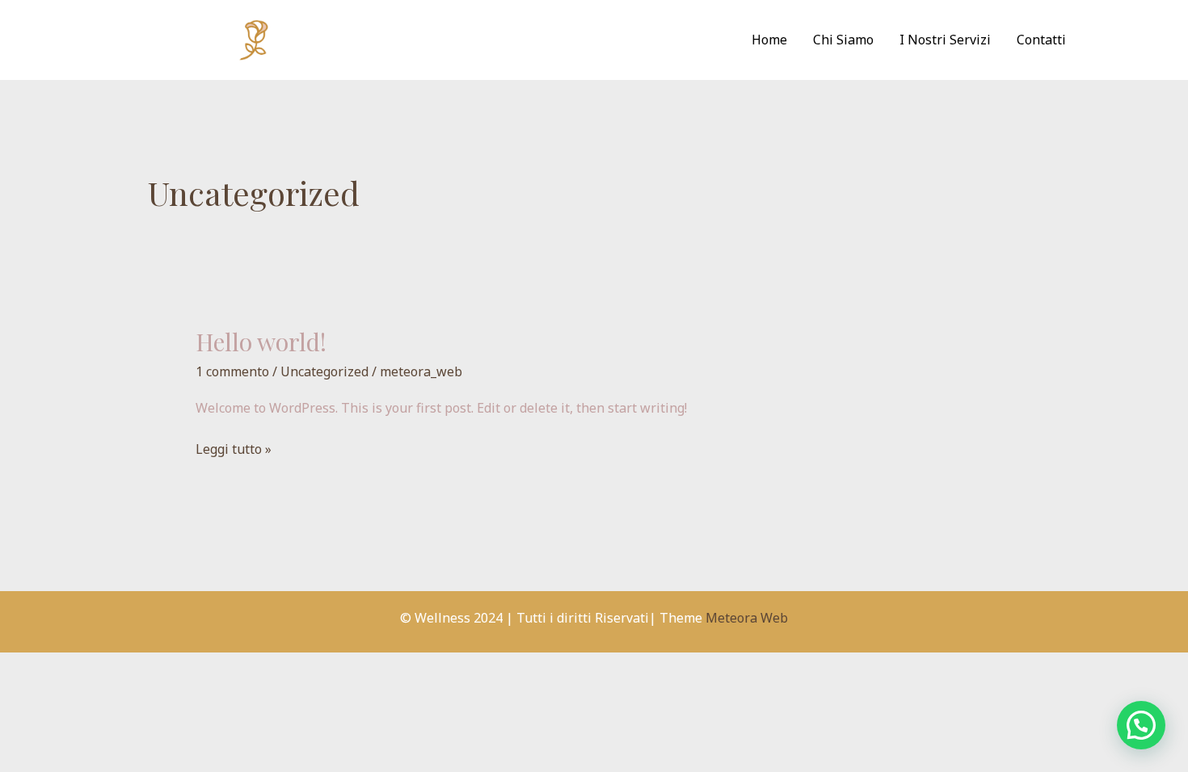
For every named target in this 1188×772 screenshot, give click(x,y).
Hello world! (261, 341)
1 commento (232, 371)
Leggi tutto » (234, 448)
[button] (1141, 725)
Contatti (1041, 39)
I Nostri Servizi (945, 39)
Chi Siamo (843, 39)
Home (769, 39)
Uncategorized (324, 371)
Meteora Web (747, 618)
